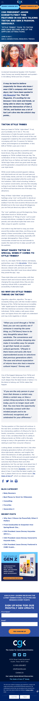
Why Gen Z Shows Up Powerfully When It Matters (21, 519)
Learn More (15, 696)
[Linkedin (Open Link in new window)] (14, 654)
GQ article (23, 263)
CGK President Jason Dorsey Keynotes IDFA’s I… (19, 532)
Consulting (8, 501)
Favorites (7, 505)
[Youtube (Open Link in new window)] (24, 654)
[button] (2, 2)
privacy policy (29, 690)
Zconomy (22, 469)
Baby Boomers (10, 493)
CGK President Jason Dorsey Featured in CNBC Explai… (20, 546)
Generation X (9, 509)
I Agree (25, 697)
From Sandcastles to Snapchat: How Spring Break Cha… (18, 526)
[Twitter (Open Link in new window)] (19, 654)
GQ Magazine (9, 95)
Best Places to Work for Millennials (18, 497)
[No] (37, 691)
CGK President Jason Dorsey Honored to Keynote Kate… (20, 539)
